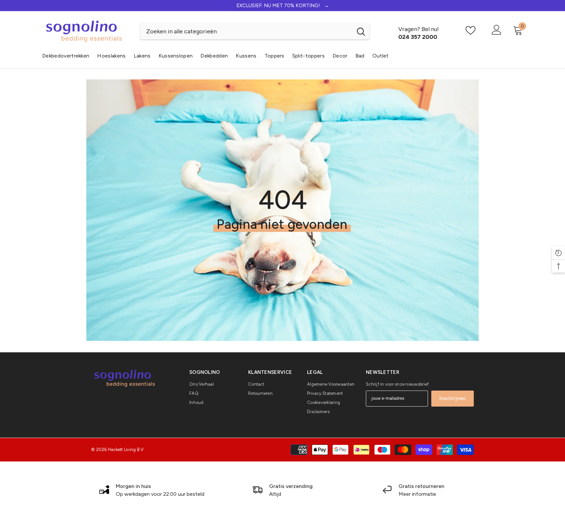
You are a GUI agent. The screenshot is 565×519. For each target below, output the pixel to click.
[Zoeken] (254, 31)
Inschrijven (452, 398)
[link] (151, 490)
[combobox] (246, 31)
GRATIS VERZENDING (282, 5)
